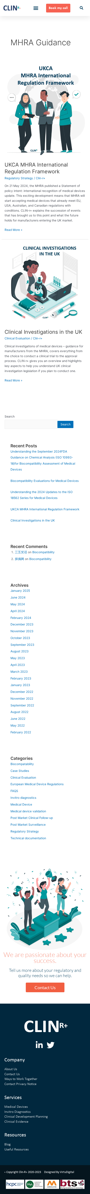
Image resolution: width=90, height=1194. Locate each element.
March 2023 (19, 671)
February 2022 (20, 732)
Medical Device (21, 804)
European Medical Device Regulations (37, 784)
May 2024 (17, 604)
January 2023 (20, 685)
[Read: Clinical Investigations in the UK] (45, 284)
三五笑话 (21, 552)
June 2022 (17, 718)
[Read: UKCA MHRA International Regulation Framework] (45, 109)
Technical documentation (28, 838)
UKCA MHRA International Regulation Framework (36, 168)
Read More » (13, 229)
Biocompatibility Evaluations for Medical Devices (44, 481)
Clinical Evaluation (17, 338)
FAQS (14, 791)
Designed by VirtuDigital (59, 1172)
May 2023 (17, 658)
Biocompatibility (43, 552)
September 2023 (22, 644)
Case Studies (19, 771)
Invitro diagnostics (23, 797)
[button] (36, 8)
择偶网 (19, 559)
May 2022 (17, 725)
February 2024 (20, 618)
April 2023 (17, 665)
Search (10, 416)
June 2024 (18, 597)
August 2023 (19, 651)
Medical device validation (28, 811)
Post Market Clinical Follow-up (31, 818)
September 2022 (22, 705)
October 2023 (20, 638)
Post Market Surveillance (28, 824)
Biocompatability (22, 764)
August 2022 (19, 712)
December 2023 (21, 624)
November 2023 (21, 631)
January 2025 (20, 590)
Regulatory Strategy (19, 178)
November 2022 (21, 698)
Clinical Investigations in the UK (43, 332)
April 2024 (17, 611)
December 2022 (21, 692)
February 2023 (20, 678)
